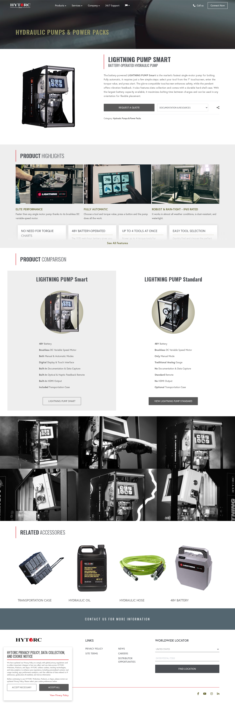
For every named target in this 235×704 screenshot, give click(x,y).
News (121, 648)
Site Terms (91, 653)
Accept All (54, 687)
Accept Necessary (21, 687)
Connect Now (218, 5)
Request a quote (129, 107)
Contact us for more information (117, 619)
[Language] (127, 5)
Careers (123, 653)
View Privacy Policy (59, 695)
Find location (187, 668)
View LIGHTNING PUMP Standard (173, 401)
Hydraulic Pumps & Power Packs (127, 118)
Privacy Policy (94, 648)
